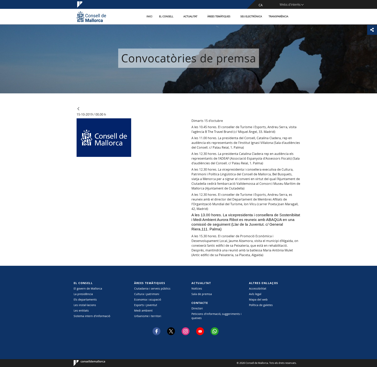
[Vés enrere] (78, 109)
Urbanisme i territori (147, 316)
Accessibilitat (257, 288)
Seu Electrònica (251, 16)
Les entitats (81, 310)
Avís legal (255, 294)
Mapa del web (258, 299)
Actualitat (190, 16)
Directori (197, 308)
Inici (149, 16)
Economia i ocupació (147, 299)
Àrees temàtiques (218, 16)
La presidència (83, 294)
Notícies (196, 288)
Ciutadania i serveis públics (152, 288)
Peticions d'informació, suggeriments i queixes (216, 316)
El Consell (166, 16)
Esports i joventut (145, 305)
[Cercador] (295, 17)
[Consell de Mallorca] (91, 16)
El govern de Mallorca (88, 288)
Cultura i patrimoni (146, 294)
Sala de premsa (201, 294)
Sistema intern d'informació (92, 316)
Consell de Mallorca (85, 363)
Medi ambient (143, 310)
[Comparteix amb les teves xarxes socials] (372, 30)
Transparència (278, 16)
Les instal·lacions (85, 305)
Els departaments (85, 299)
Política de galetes (261, 305)
